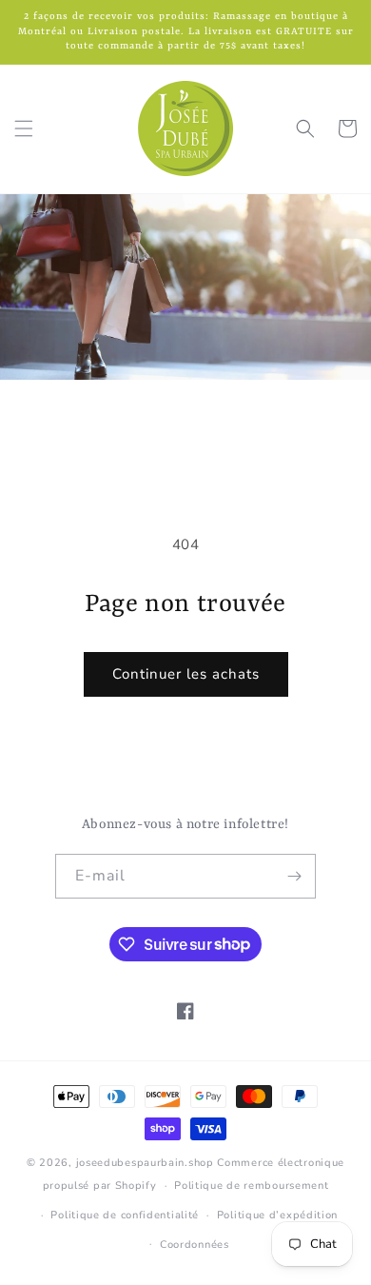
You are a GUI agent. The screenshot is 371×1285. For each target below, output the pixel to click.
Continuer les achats (186, 673)
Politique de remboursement (251, 1185)
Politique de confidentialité (124, 1215)
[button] (24, 128)
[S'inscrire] (294, 876)
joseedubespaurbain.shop (145, 1163)
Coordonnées (194, 1244)
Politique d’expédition (277, 1215)
